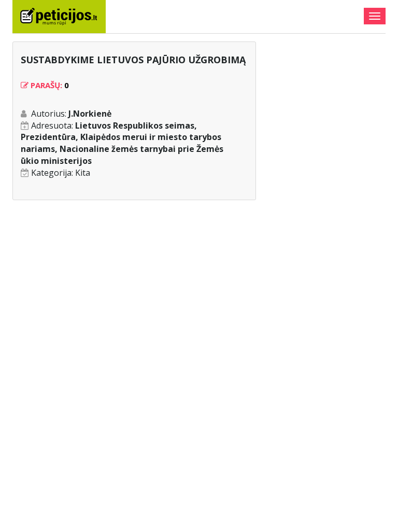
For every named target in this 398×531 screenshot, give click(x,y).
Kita (82, 172)
